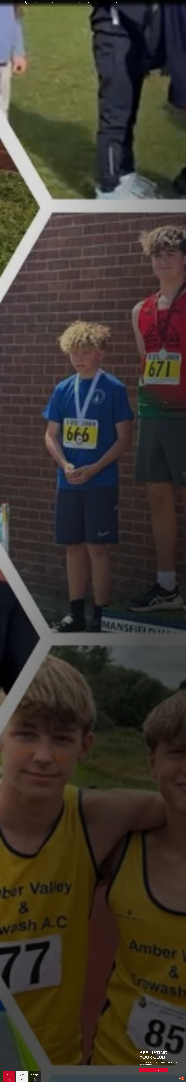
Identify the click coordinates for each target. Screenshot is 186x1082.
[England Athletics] (27, 3)
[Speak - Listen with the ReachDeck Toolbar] (182, 1078)
